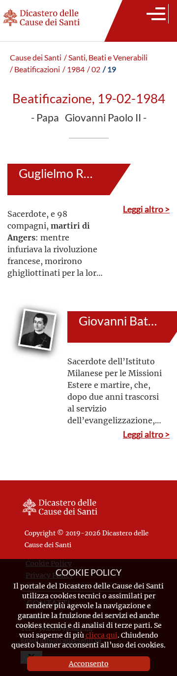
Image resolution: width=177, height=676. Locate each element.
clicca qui (102, 635)
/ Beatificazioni (35, 69)
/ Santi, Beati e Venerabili (106, 57)
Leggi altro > (146, 209)
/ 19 (109, 69)
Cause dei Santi (35, 57)
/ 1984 (73, 69)
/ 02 (93, 69)
